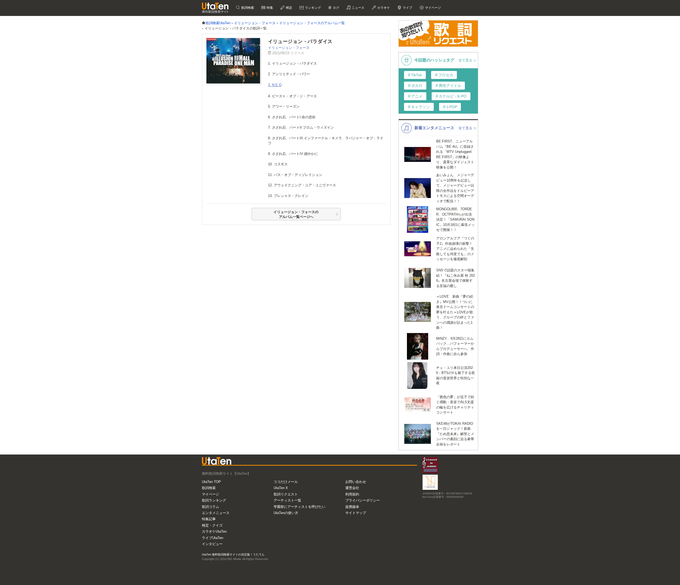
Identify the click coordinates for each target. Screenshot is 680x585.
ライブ (407, 8)
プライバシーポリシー (362, 500)
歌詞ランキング (214, 500)
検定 (288, 8)
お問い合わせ (355, 482)
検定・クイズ (212, 525)
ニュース (357, 8)
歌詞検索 (247, 8)
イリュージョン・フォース (288, 48)
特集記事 (209, 519)
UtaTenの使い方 (286, 513)
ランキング (312, 8)
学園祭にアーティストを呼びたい (299, 507)
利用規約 (352, 494)
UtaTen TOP (211, 482)
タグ (335, 8)
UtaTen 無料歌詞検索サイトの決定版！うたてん (233, 554)
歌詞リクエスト (286, 494)
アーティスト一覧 (287, 500)
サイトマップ (355, 513)
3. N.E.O (275, 85)
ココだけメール (286, 482)
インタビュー (212, 544)
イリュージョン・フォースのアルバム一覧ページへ (296, 214)
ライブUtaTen (212, 538)
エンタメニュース (216, 513)
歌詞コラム (210, 507)
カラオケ (383, 8)
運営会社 (352, 488)
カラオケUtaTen (214, 531)
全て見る (465, 60)
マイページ (210, 494)
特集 (269, 8)
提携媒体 (352, 507)
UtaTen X (281, 488)
